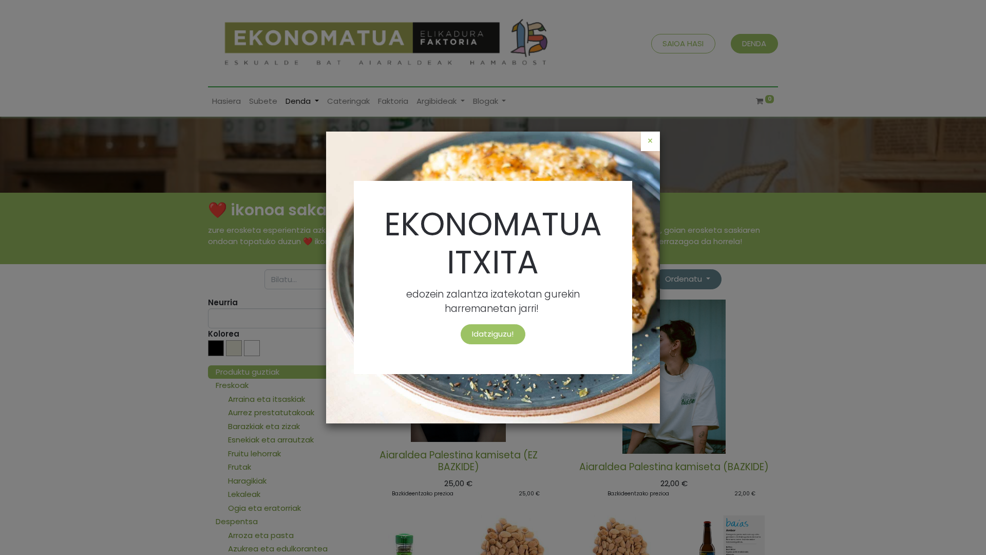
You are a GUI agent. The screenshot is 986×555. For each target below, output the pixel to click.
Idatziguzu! (493, 333)
